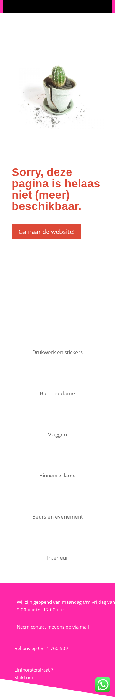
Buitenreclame (57, 393)
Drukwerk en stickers (57, 352)
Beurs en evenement (57, 516)
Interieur (57, 557)
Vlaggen (57, 434)
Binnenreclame (57, 475)
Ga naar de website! (46, 232)
